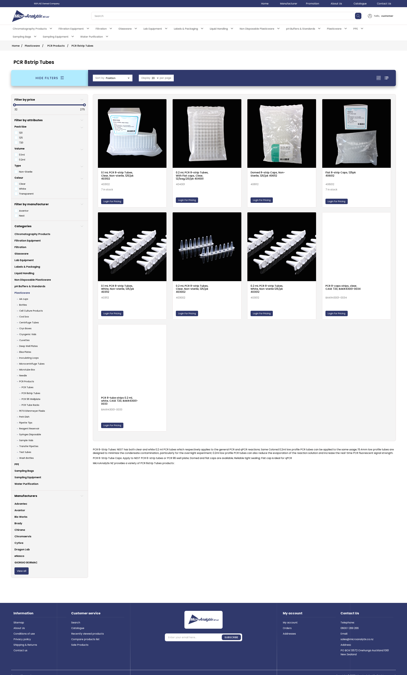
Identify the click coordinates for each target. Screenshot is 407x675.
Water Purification (91, 37)
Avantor (23, 210)
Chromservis (22, 536)
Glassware (125, 29)
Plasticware (334, 29)
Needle (23, 375)
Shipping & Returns (25, 645)
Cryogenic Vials (27, 334)
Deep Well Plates (28, 346)
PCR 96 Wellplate (31, 399)
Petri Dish (24, 416)
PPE (355, 29)
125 (21, 137)
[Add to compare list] (163, 105)
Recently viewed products (87, 634)
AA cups (23, 299)
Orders (287, 628)
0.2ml (22, 159)
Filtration (101, 29)
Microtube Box (27, 369)
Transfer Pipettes (28, 446)
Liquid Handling (219, 29)
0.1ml (22, 154)
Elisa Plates (25, 352)
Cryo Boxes (25, 328)
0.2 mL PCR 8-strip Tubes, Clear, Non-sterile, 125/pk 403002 (192, 289)
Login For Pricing (112, 201)
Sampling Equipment (56, 37)
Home (265, 3)
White (22, 188)
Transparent (26, 193)
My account (290, 622)
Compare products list (85, 639)
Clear (22, 183)
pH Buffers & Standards (300, 29)
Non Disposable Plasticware (257, 29)
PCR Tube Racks (30, 405)
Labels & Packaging (186, 29)
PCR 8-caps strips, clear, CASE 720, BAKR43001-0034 (343, 287)
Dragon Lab (22, 549)
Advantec (20, 504)
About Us (336, 3)
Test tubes (25, 452)
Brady (18, 523)
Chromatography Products (30, 29)
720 (21, 142)
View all (21, 571)
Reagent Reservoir (29, 428)
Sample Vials (26, 440)
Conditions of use (24, 634)
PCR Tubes (27, 387)
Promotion (312, 3)
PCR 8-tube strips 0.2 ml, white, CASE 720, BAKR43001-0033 (119, 400)
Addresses (289, 634)
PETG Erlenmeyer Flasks (32, 410)
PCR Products (26, 381)
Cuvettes (24, 340)
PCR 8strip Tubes (31, 393)
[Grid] (381, 78)
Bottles (23, 304)
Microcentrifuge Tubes (32, 363)
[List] (387, 78)
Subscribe (231, 637)
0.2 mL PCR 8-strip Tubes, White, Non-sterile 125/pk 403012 (267, 289)
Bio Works (20, 517)
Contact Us (384, 3)
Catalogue (360, 3)
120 (21, 132)
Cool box (24, 316)
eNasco (19, 556)
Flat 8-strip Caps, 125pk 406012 (340, 174)
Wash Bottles (26, 458)
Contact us (20, 650)
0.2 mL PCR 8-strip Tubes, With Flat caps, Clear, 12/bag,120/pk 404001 (192, 175)
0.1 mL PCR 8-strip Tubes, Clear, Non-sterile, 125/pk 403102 (117, 175)
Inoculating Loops (29, 357)
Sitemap (19, 622)
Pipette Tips (25, 422)
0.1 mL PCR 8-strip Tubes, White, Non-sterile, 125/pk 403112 (117, 289)
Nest (22, 215)
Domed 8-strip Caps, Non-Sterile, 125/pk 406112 (268, 174)
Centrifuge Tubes (29, 322)
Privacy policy (22, 639)
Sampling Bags (22, 37)
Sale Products (79, 645)
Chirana (19, 530)
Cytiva (18, 543)
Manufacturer (288, 3)
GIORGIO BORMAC (26, 562)
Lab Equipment (152, 29)
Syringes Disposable (30, 434)
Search (75, 622)
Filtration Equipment (71, 29)
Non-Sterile (25, 171)
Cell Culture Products (31, 310)
